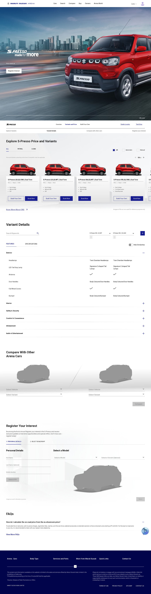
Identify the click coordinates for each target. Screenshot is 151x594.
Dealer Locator (125, 124)
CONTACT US (140, 586)
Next (140, 499)
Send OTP (13, 480)
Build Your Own (16, 198)
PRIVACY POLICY (117, 586)
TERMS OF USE (103, 586)
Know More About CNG (15, 209)
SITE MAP (129, 586)
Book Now (31, 198)
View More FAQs (12, 534)
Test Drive (139, 124)
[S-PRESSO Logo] (12, 124)
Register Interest (14, 71)
